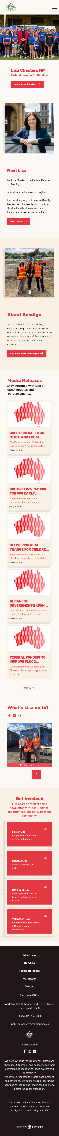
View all (29, 688)
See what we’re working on (24, 353)
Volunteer (29, 978)
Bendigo (29, 963)
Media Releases (29, 971)
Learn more (16, 221)
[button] (1, 37)
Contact (30, 986)
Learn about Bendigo (25, 84)
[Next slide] (36, 774)
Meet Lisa (29, 955)
